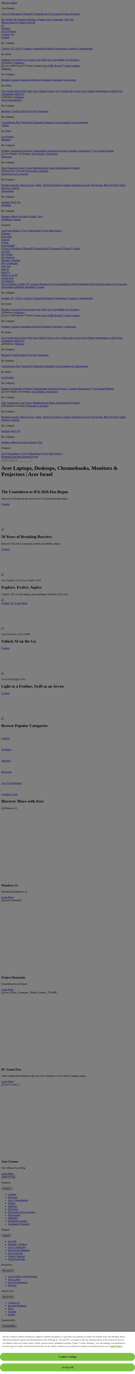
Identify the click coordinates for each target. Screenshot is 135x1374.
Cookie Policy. (116, 1346)
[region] (67, 1353)
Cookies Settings (67, 1356)
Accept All (67, 1367)
